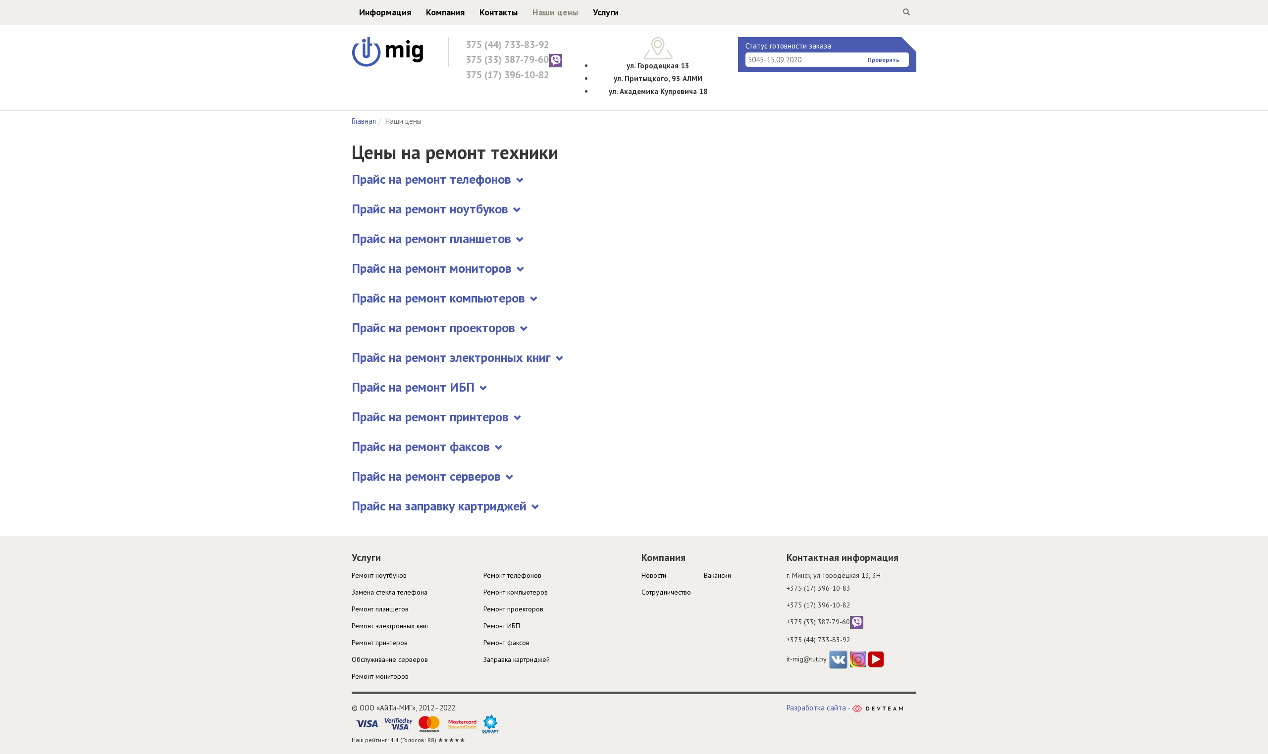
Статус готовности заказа (788, 45)
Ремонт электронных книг (390, 625)
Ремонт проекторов (513, 608)
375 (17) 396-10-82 (507, 74)
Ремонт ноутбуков (379, 575)
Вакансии (717, 575)
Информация (385, 12)
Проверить (883, 59)
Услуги (606, 12)
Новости (653, 575)
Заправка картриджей (516, 659)
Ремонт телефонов (512, 575)
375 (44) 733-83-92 (507, 44)
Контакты (498, 12)
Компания (445, 12)
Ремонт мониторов (380, 676)
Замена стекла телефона (389, 592)
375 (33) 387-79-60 (507, 59)
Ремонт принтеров (380, 642)
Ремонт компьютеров (515, 592)
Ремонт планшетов (380, 608)
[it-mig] (387, 51)
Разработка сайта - (819, 707)
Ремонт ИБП (501, 625)
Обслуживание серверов (390, 659)
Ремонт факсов (506, 642)
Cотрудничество (666, 592)
